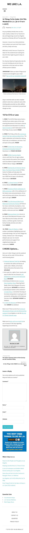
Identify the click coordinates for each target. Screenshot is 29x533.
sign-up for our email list (16, 321)
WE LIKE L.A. (14, 4)
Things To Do (13, 17)
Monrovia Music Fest (13, 214)
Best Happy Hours (9, 502)
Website (5, 419)
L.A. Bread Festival (13, 183)
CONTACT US (14, 515)
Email (4, 412)
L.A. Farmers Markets (10, 500)
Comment (6, 381)
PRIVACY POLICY (14, 522)
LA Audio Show (8, 292)
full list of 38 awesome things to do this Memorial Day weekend (14, 311)
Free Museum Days (9, 498)
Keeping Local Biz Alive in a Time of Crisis (14, 466)
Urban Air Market (13, 229)
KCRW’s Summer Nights (14, 155)
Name (5, 405)
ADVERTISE (15, 518)
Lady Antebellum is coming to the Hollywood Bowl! (14, 277)
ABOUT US (14, 512)
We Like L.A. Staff (16, 28)
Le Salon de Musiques (10, 303)
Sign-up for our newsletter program (16, 76)
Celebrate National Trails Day (12, 261)
